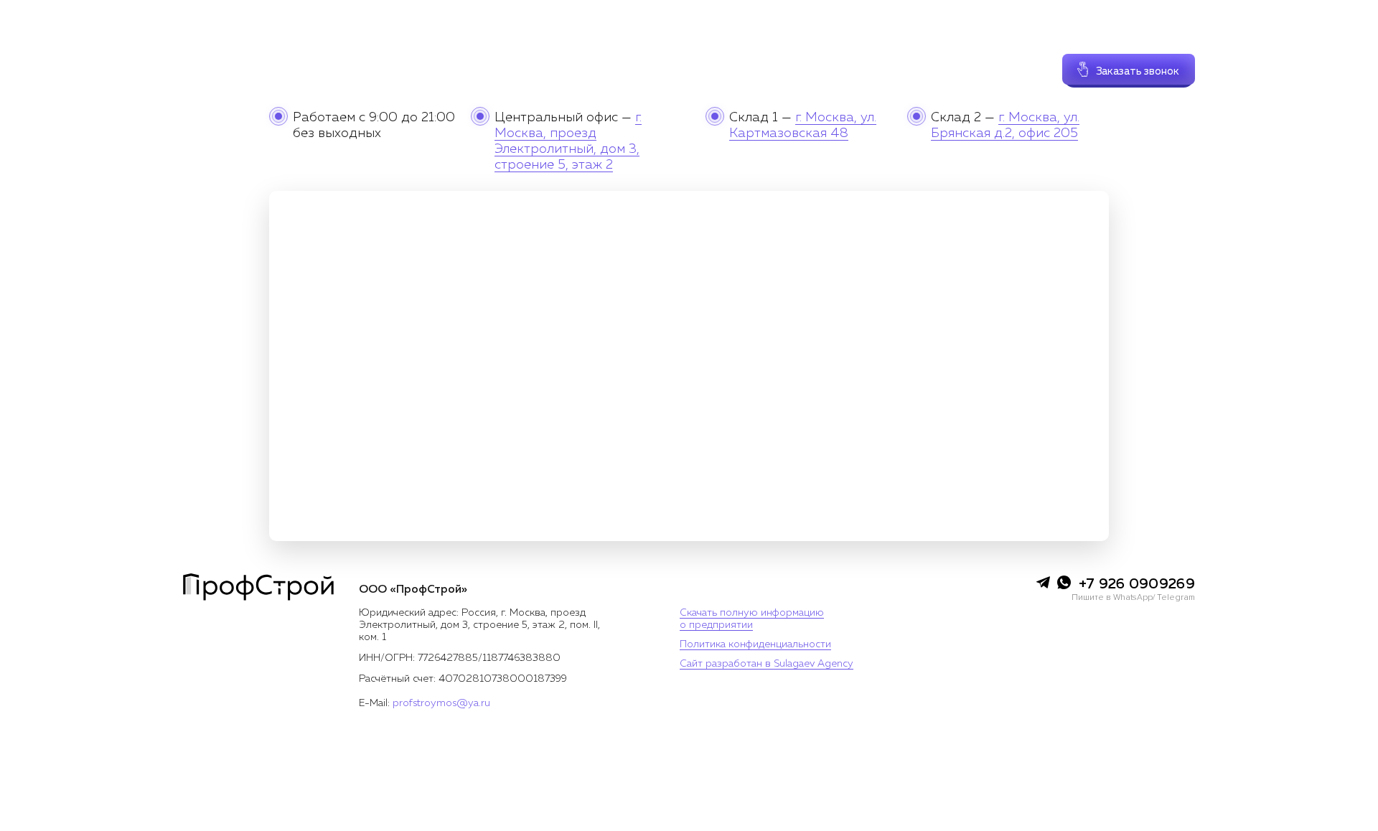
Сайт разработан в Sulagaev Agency (766, 664)
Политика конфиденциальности (755, 644)
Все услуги (499, 54)
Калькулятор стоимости (597, 54)
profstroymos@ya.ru (441, 703)
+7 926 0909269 (1142, 35)
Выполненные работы (721, 54)
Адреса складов (828, 54)
